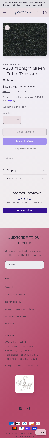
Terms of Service (15, 294)
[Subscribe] (40, 265)
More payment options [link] (24, 149)
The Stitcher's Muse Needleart (28, 434)
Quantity (7, 113)
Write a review (24, 210)
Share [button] (9, 158)
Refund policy (13, 302)
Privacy (9, 323)
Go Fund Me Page (15, 316)
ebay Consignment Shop (19, 309)
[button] (4, 12)
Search (9, 287)
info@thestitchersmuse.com (23, 365)
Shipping (6, 91)
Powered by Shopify (24, 436)
